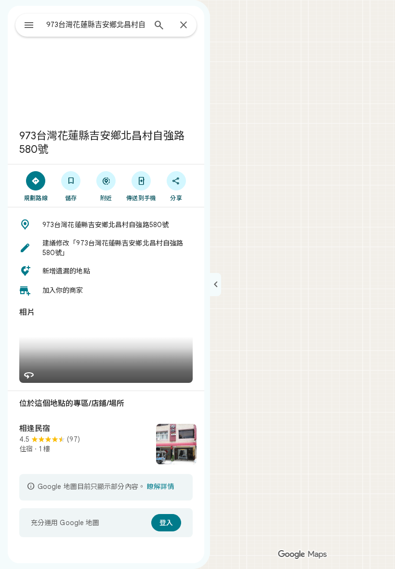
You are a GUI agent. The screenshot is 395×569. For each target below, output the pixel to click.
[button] (106, 224)
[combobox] (95, 24)
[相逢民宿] (106, 445)
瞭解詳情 (160, 486)
